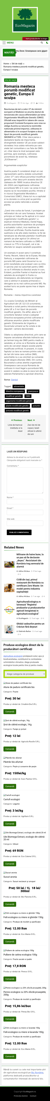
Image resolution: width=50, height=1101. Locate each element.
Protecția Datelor (21, 1096)
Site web (10, 519)
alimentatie (19, 386)
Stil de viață (10, 80)
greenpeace (33, 391)
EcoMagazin (11, 103)
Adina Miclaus (24, 571)
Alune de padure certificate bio (18, 687)
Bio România (37, 1072)
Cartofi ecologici (11, 799)
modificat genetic (14, 396)
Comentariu (13, 466)
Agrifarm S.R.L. (27, 816)
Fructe (15, 692)
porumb (36, 406)
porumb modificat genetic (17, 410)
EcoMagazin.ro (29, 1091)
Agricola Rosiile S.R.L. (30, 741)
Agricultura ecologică (13, 656)
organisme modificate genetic (19, 401)
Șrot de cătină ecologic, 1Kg (17, 724)
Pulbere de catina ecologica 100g (20, 954)
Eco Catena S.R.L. (29, 856)
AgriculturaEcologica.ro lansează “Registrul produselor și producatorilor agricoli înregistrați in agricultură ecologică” (31, 607)
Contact (33, 1096)
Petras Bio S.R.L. (28, 1012)
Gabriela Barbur (25, 631)
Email (10, 508)
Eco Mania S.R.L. (28, 934)
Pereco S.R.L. (27, 971)
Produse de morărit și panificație (27, 922)
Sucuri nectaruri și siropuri (24, 881)
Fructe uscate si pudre (22, 959)
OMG (28, 396)
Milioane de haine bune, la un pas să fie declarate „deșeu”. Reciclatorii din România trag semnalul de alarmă (30, 560)
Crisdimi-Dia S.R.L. (29, 704)
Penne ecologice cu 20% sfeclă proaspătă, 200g (24, 993)
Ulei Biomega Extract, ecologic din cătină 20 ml (23, 838)
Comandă (9, 711)
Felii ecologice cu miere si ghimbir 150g (23, 917)
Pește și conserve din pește (24, 766)
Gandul (14, 379)
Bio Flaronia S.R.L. (29, 897)
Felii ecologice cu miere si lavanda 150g (23, 1032)
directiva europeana (15, 391)
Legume (16, 804)
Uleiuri (15, 844)
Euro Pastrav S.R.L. (29, 779)
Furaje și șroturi (19, 729)
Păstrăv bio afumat (13, 762)
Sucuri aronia (10, 876)
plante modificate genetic (17, 406)
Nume (10, 497)
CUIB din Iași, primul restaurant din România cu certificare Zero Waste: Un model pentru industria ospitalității (30, 585)
